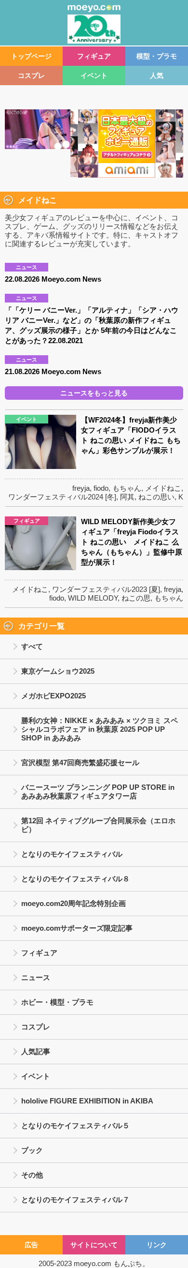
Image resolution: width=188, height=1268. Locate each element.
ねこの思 (135, 598)
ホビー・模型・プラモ (57, 1002)
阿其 (127, 497)
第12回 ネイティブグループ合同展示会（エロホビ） (98, 824)
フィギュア (94, 56)
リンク (157, 1245)
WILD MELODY (93, 598)
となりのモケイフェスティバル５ (75, 1125)
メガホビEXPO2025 (53, 696)
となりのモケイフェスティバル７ (75, 1199)
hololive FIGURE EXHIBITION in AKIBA (87, 1101)
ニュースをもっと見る (94, 393)
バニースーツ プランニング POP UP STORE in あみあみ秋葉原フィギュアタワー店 (98, 791)
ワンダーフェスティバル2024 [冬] (62, 497)
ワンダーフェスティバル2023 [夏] (106, 589)
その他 (32, 1175)
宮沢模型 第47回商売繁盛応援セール (80, 762)
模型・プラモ (156, 56)
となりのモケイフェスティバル (71, 854)
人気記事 (35, 1051)
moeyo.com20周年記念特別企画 (73, 903)
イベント (94, 75)
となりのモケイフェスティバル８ (75, 879)
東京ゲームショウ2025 (57, 671)
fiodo (101, 488)
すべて (32, 646)
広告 (31, 1245)
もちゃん (126, 488)
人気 (156, 75)
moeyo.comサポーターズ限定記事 (77, 928)
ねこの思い (156, 497)
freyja (81, 488)
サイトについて (94, 1245)
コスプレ (31, 75)
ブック (32, 1150)
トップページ (31, 56)
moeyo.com (92, 1263)
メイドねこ (163, 488)
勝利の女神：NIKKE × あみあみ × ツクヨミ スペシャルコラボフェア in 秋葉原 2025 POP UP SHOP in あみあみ (99, 729)
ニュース (35, 977)
